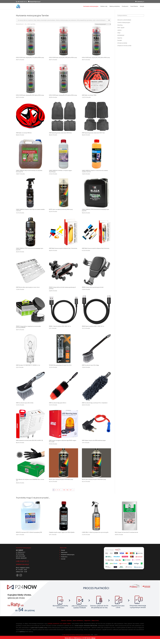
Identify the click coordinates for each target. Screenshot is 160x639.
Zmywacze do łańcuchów (124, 45)
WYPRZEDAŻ (120, 35)
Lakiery (119, 30)
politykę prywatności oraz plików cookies (59, 623)
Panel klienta (134, 6)
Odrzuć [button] (93, 638)
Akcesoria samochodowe (124, 20)
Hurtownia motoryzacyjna (90, 6)
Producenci (125, 6)
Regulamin (87, 620)
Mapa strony (95, 620)
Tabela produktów (114, 6)
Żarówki (119, 40)
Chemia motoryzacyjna (123, 22)
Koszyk (142, 6)
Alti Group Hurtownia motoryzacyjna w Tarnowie (76, 634)
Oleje (118, 33)
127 (71, 490)
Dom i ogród (120, 27)
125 (64, 490)
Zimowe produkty (122, 43)
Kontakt (63, 559)
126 (67, 490)
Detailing (119, 25)
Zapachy (119, 38)
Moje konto (64, 552)
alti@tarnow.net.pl (22, 564)
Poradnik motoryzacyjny (67, 554)
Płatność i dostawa (66, 620)
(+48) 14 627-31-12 (22, 561)
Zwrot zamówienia (78, 620)
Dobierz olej (103, 6)
